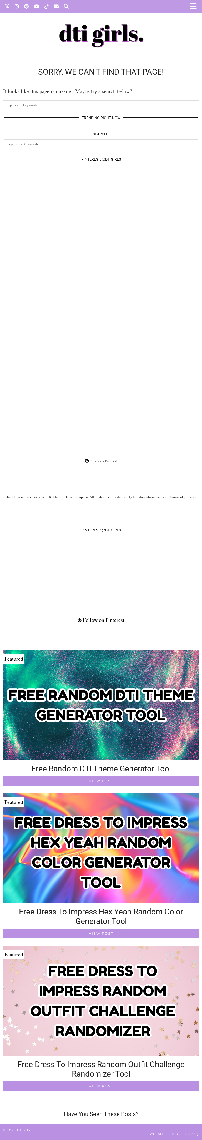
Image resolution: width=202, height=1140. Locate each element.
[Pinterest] (26, 6)
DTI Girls (26, 1130)
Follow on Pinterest (103, 461)
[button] (195, 7)
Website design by (174, 1134)
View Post (101, 781)
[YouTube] (36, 6)
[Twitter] (7, 6)
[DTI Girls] (101, 27)
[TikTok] (46, 6)
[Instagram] (17, 6)
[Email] (56, 6)
